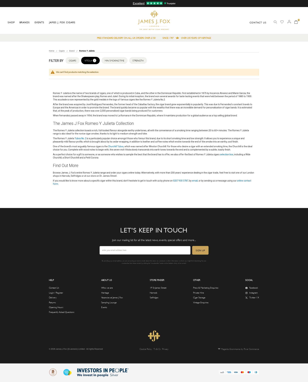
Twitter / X (254, 297)
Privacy (165, 348)
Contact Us (258, 22)
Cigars (62, 51)
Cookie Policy (146, 348)
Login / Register (56, 292)
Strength (138, 60)
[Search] (275, 22)
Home (52, 51)
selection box (226, 154)
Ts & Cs (157, 348)
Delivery (53, 297)
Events (104, 307)
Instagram (253, 292)
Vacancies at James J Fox (112, 297)
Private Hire (198, 292)
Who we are (107, 287)
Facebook (253, 287)
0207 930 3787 (180, 180)
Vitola (90, 60)
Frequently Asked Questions (61, 311)
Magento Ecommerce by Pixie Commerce (240, 348)
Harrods (153, 292)
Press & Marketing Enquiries (205, 287)
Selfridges (154, 297)
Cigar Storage (199, 297)
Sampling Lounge (109, 302)
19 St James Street (158, 287)
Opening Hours (56, 307)
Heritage (105, 292)
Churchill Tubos (116, 146)
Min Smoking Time (114, 60)
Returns (52, 302)
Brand (72, 51)
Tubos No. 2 (80, 138)
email (195, 180)
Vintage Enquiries (201, 302)
